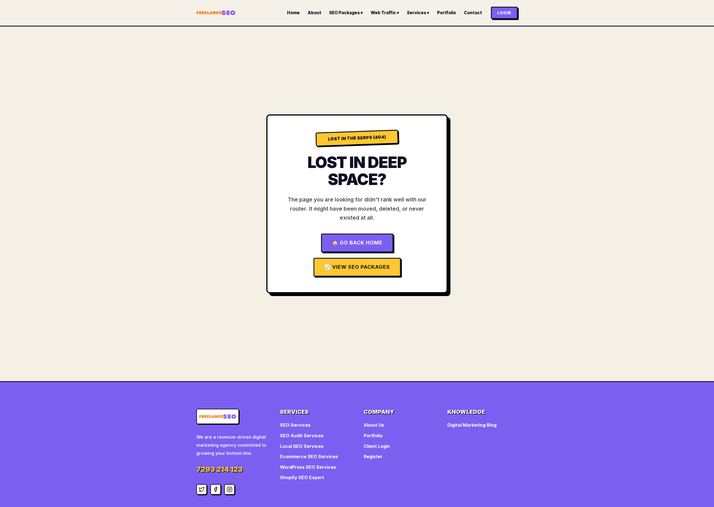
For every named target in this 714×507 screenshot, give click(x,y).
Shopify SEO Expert (302, 477)
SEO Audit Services (302, 435)
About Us (374, 425)
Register (373, 456)
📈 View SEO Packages (357, 267)
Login (504, 12)
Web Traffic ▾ (385, 12)
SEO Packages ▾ (346, 12)
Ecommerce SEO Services (309, 456)
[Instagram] (229, 489)
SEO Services (295, 425)
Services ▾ (418, 12)
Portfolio (446, 12)
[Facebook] (215, 489)
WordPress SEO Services (308, 467)
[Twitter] (201, 489)
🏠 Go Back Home (357, 243)
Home (293, 12)
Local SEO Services (302, 446)
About (314, 12)
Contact (473, 12)
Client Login (377, 446)
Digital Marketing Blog (471, 425)
